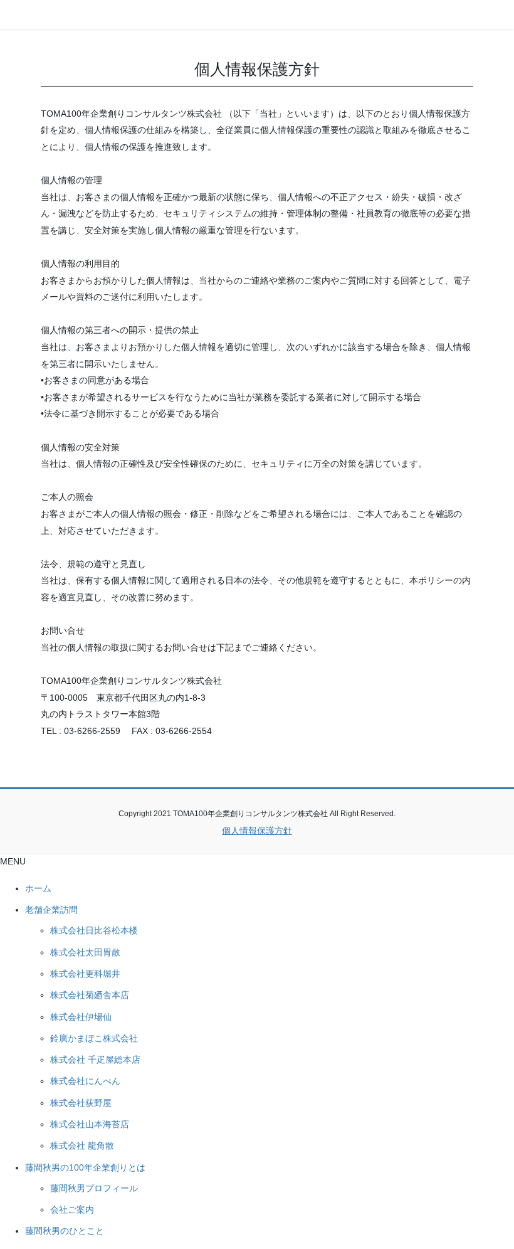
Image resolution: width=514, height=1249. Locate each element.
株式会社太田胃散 (85, 952)
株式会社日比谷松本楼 (94, 930)
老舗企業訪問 (51, 910)
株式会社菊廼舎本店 (89, 995)
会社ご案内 (72, 1209)
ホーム (38, 888)
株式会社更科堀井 (85, 974)
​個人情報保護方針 (257, 831)
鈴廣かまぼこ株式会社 (94, 1038)
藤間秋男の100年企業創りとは (85, 1167)
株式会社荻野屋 (81, 1103)
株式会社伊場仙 (81, 1017)
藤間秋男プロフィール (94, 1188)
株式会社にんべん (85, 1081)
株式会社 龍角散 (82, 1145)
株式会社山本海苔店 (89, 1124)
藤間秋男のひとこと (64, 1231)
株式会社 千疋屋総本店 (95, 1060)
